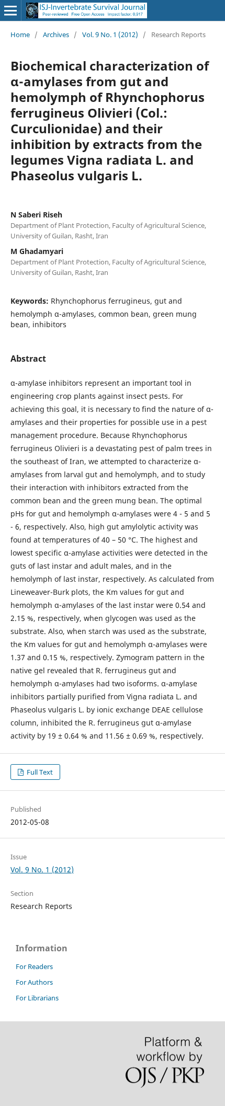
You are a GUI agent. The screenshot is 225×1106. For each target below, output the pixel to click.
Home (20, 34)
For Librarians (37, 998)
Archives (56, 34)
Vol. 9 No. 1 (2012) (110, 34)
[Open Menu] (10, 10)
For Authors (34, 982)
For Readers (34, 966)
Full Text (39, 772)
